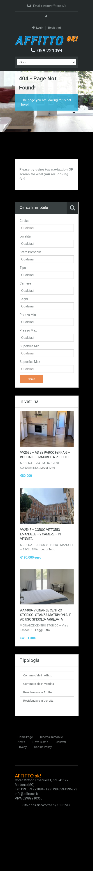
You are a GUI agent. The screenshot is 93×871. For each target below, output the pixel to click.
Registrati (54, 27)
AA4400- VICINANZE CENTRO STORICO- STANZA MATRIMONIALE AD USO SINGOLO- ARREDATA (45, 615)
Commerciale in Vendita (38, 683)
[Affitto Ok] (46, 40)
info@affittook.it (54, 5)
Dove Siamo (40, 742)
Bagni (24, 299)
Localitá (25, 236)
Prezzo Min (28, 315)
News (21, 742)
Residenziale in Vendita (38, 700)
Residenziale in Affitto (37, 692)
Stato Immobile (31, 252)
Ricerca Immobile (51, 737)
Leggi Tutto (47, 467)
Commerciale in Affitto (37, 675)
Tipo (23, 268)
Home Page (25, 737)
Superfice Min (29, 346)
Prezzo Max (28, 330)
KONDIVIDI (63, 805)
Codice (24, 221)
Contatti (61, 742)
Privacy (22, 747)
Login (39, 27)
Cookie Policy (43, 747)
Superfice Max (30, 362)
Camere (25, 283)
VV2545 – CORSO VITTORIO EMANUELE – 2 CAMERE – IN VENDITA (40, 534)
